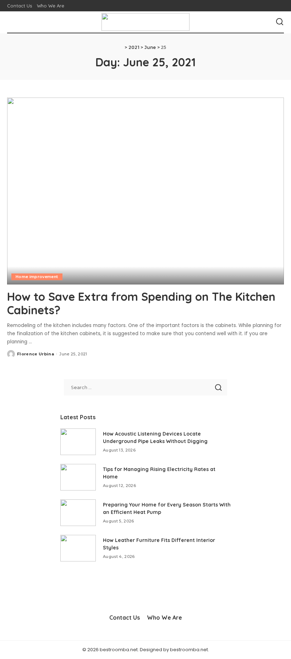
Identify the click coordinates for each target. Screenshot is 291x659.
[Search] (279, 22)
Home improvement (37, 276)
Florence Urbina (35, 353)
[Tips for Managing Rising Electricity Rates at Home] (78, 477)
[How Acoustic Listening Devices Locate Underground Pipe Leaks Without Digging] (78, 441)
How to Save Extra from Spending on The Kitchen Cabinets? (141, 303)
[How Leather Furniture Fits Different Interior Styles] (78, 548)
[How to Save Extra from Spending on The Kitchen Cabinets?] (145, 191)
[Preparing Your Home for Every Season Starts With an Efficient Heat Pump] (78, 512)
